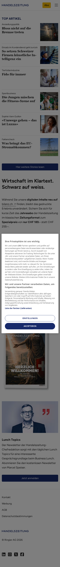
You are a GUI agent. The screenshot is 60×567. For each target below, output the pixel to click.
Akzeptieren (30, 326)
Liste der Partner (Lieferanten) (18, 308)
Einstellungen (30, 318)
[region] (30, 283)
